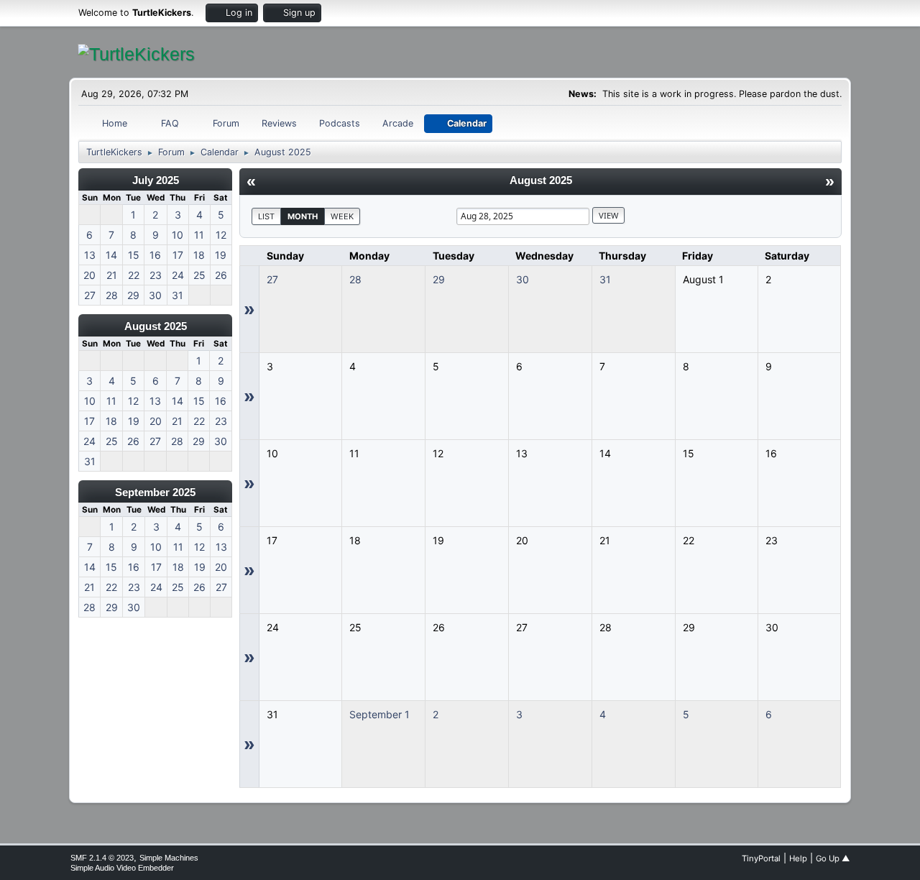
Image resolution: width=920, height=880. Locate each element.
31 (605, 279)
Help (798, 858)
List (266, 216)
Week (342, 216)
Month (303, 216)
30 (522, 279)
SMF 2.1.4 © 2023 (102, 857)
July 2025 (155, 180)
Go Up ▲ (833, 858)
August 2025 (155, 326)
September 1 (379, 714)
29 (439, 279)
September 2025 (155, 492)
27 (272, 279)
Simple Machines (168, 857)
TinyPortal (761, 858)
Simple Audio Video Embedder (122, 867)
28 (355, 279)
